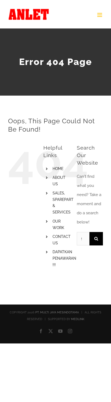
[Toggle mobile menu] (100, 15)
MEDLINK (77, 319)
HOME (58, 168)
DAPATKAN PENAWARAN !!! (64, 258)
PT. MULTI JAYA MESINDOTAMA (57, 312)
